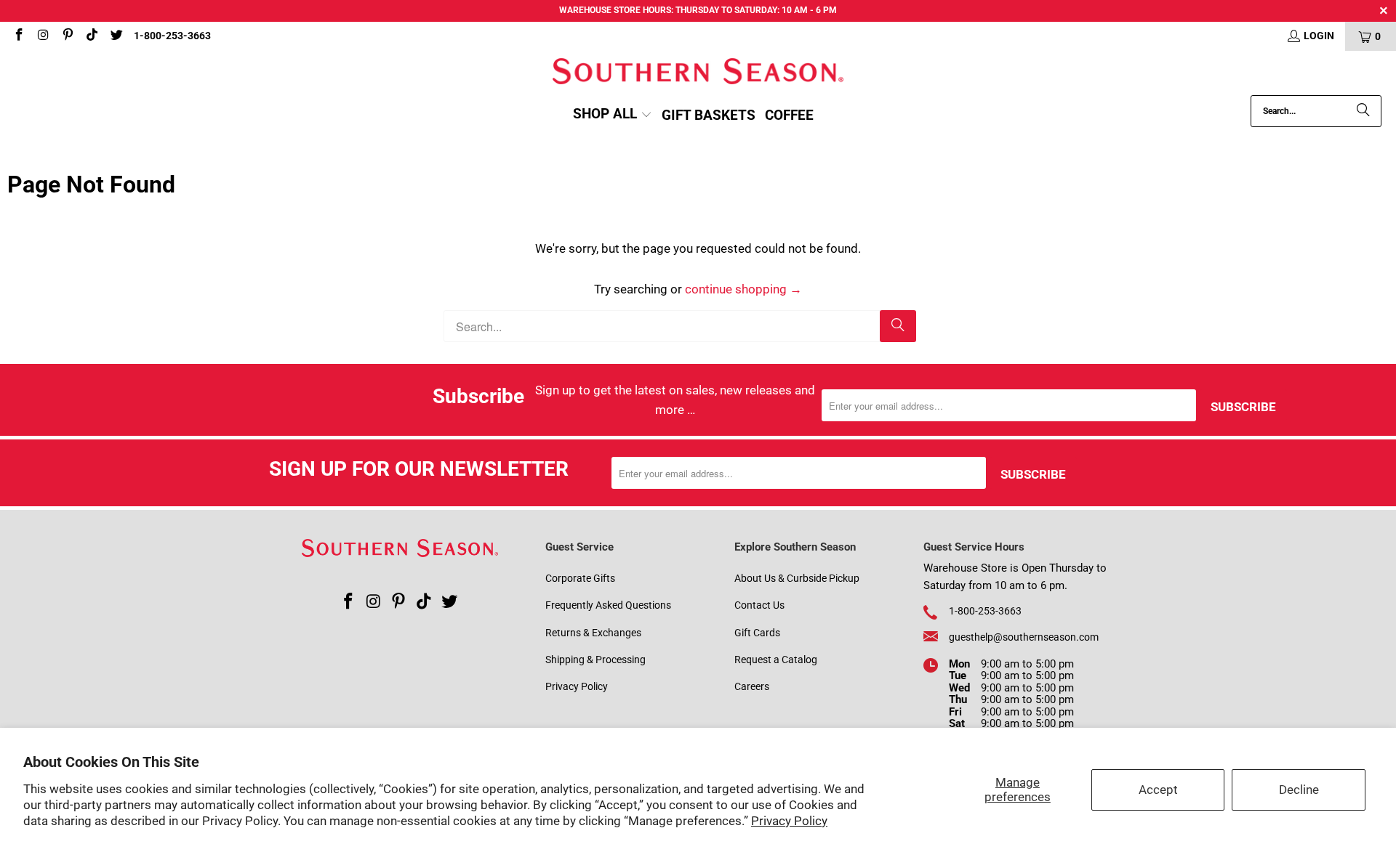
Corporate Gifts (580, 578)
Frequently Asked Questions (608, 605)
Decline (1299, 789)
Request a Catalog (775, 659)
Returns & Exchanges (593, 632)
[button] (612, 115)
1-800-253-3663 (172, 35)
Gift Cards (757, 632)
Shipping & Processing (595, 659)
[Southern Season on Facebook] (18, 36)
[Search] (1363, 111)
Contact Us (759, 605)
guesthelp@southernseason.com (1024, 637)
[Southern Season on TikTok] (91, 36)
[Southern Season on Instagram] (43, 36)
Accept (1158, 789)
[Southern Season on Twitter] (115, 36)
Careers (751, 686)
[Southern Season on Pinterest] (67, 36)
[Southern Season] (698, 73)
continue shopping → (743, 289)
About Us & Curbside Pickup (796, 578)
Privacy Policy (789, 821)
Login (1319, 35)
